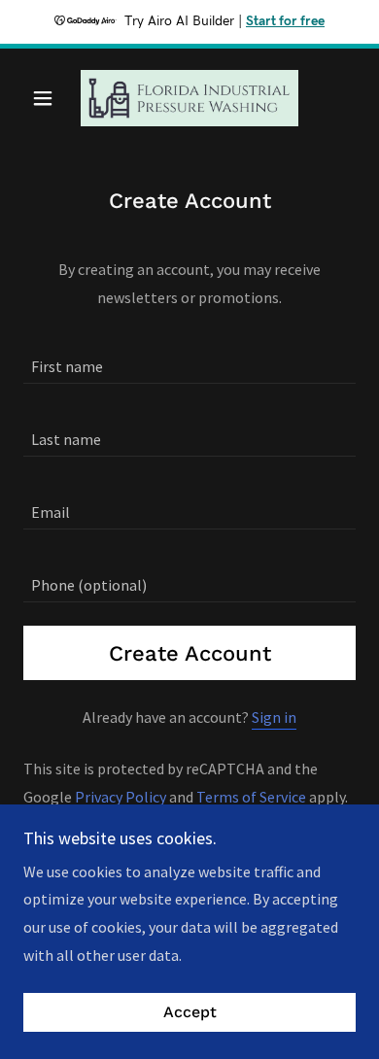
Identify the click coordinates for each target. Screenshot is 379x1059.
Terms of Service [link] (251, 796)
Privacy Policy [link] (120, 796)
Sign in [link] (274, 717)
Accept (190, 1013)
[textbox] (189, 359)
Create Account (190, 653)
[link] (189, 98)
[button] (48, 98)
